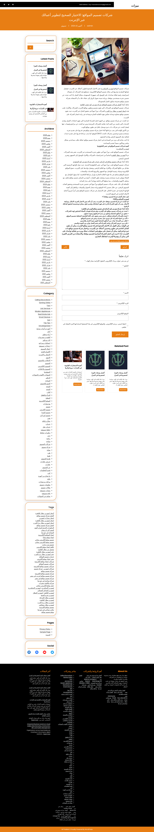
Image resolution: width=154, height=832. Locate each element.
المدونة (48, 635)
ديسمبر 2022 (45, 239)
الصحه (48, 389)
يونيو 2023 (46, 222)
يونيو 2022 (46, 256)
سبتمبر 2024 (45, 178)
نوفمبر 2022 (46, 242)
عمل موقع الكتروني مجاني (45, 586)
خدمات (48, 424)
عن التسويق (46, 467)
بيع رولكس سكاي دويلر (117, 700)
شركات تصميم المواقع (46, 564)
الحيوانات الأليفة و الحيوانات (41, 375)
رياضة (48, 438)
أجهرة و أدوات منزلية (43, 329)
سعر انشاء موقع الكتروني (45, 559)
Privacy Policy (45, 629)
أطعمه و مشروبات (44, 337)
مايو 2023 (46, 225)
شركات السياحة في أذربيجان (66, 813)
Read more (34, 720)
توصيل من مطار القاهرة (46, 549)
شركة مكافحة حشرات (46, 583)
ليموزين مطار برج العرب (46, 602)
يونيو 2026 (46, 138)
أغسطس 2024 (45, 181)
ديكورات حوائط (45, 433)
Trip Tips (47, 323)
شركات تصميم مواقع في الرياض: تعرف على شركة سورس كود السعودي (97, 162)
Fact (48, 305)
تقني (48, 418)
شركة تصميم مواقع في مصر (44, 578)
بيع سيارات (46, 404)
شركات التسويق (45, 444)
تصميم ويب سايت (48, 545)
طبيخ (48, 456)
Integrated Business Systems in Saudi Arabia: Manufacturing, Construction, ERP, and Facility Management (38, 726)
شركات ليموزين (48, 569)
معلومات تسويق (45, 485)
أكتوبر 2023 (46, 210)
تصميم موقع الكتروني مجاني (44, 542)
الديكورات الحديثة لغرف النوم (44, 528)
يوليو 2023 (46, 219)
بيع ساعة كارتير (91, 685)
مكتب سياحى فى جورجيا (46, 610)
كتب (49, 473)
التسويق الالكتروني (44, 366)
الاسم (125, 293)
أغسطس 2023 (45, 216)
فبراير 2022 (46, 265)
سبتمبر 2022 (46, 248)
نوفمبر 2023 (46, 207)
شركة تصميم (38, 569)
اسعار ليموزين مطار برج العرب (115, 111)
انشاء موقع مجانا (48, 537)
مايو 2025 (46, 155)
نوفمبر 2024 (46, 173)
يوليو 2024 (46, 184)
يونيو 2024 (46, 187)
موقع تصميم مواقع (48, 612)
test (48, 320)
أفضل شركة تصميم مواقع (45, 516)
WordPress (89, 829)
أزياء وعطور (46, 334)
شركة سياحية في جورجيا (46, 581)
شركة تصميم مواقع (47, 571)
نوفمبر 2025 (46, 144)
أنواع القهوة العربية (66, 816)
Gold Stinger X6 (97, 681)
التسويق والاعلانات (44, 369)
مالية (48, 479)
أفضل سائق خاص (70, 806)
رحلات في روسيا (118, 692)
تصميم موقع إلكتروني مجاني (44, 540)
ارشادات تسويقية (44, 346)
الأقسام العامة (45, 352)
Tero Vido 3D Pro (122, 698)
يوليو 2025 (46, 152)
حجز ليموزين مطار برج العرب (44, 554)
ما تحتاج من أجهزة (44, 476)
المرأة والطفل (45, 395)
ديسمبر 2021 (46, 271)
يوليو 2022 (46, 253)
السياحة (47, 381)
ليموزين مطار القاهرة (118, 155)
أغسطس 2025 (45, 149)
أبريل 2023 (46, 228)
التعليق (125, 266)
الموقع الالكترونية (44, 401)
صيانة (48, 450)
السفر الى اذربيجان (47, 530)
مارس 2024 (46, 196)
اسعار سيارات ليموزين (46, 518)
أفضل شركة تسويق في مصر (94, 675)
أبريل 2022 (46, 259)
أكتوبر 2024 (46, 175)
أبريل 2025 (46, 158)
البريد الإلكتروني (122, 303)
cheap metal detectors (70, 809)
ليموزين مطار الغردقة (46, 598)
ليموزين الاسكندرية (107, 88)
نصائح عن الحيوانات (43, 496)
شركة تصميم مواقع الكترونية (44, 573)
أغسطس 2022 (45, 251)
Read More (123, 390)
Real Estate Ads (44, 314)
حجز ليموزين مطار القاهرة (45, 552)
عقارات (47, 464)
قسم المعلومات (45, 470)
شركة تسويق (46, 447)
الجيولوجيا (47, 372)
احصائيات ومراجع (44, 343)
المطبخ (48, 398)
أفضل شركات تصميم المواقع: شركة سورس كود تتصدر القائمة (100, 105)
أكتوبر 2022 (46, 245)
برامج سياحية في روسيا (117, 701)
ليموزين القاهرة (49, 593)
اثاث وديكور (46, 340)
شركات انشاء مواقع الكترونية (44, 561)
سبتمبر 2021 (46, 280)
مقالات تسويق (45, 488)
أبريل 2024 (46, 193)
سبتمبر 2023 (46, 213)
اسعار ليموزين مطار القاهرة (44, 520)
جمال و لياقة (46, 421)
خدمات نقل (46, 427)
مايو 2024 (46, 190)
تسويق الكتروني (45, 410)
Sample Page (45, 632)
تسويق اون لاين (45, 415)
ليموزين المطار (38, 593)
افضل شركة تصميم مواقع (45, 525)
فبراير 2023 (46, 233)
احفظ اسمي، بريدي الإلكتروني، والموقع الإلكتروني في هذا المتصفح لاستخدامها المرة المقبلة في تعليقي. (94, 325)
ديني (48, 435)
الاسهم (48, 357)
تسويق (63, 26)
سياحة (48, 441)
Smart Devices (44, 317)
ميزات (135, 6)
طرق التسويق (45, 459)
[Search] (30, 47)
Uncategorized (44, 326)
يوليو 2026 (46, 135)
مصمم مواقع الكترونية (46, 607)
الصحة (48, 386)
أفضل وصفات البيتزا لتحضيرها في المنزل (120, 374)
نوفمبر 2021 (46, 274)
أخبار (48, 331)
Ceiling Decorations (42, 300)
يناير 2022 (46, 268)
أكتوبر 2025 (46, 147)
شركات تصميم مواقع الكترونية (44, 566)
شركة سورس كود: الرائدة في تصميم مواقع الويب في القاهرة (101, 209)
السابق (125, 247)
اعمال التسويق (45, 349)
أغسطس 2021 (45, 282)
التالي (65, 247)
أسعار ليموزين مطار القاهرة (44, 513)
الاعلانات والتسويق (44, 360)
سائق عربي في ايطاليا (65, 820)
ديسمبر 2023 (45, 204)
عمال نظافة (90, 687)
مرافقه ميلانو (93, 688)
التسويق (47, 363)
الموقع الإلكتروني (122, 313)
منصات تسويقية (45, 490)
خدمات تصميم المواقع (46, 557)
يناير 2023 (46, 236)
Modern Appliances (42, 311)
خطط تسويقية (45, 430)
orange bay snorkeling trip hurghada (64, 817)
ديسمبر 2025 (45, 141)
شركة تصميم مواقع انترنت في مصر (42, 576)
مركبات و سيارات (44, 482)
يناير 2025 (46, 167)
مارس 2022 (46, 262)
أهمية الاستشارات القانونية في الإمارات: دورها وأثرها (73, 366)
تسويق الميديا (46, 412)
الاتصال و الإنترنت (44, 355)
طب (49, 453)
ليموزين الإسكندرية (47, 588)
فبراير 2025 (46, 164)
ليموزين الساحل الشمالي (46, 590)
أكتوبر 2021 (46, 277)
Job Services (45, 308)
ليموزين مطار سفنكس (46, 605)
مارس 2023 (46, 230)
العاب (48, 392)
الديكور (48, 378)
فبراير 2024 (46, 199)
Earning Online (44, 302)
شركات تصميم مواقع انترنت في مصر (119, 241)
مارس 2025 (46, 161)
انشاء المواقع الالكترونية (46, 535)
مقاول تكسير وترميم (66, 812)
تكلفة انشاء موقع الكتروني (45, 547)
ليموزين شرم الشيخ (47, 595)
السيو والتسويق (45, 383)
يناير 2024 (46, 201)
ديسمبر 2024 (45, 170)
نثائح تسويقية (46, 493)
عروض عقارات (45, 462)
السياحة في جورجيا (47, 532)
